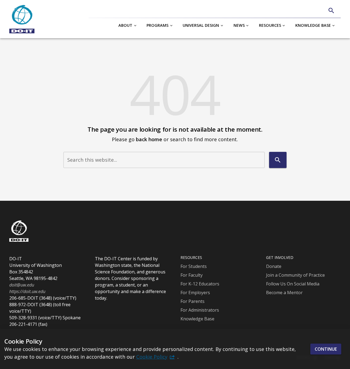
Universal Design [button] (201, 25)
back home (149, 139)
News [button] (239, 25)
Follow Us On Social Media (292, 284)
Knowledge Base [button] (313, 25)
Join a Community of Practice (295, 275)
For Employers (195, 293)
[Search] (331, 10)
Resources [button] (270, 25)
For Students (193, 266)
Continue (326, 349)
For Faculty (191, 275)
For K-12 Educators (199, 284)
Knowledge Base (197, 319)
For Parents (192, 301)
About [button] (125, 25)
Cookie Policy (151, 356)
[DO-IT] (21, 19)
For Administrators (199, 310)
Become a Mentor (284, 293)
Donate (273, 266)
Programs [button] (157, 25)
